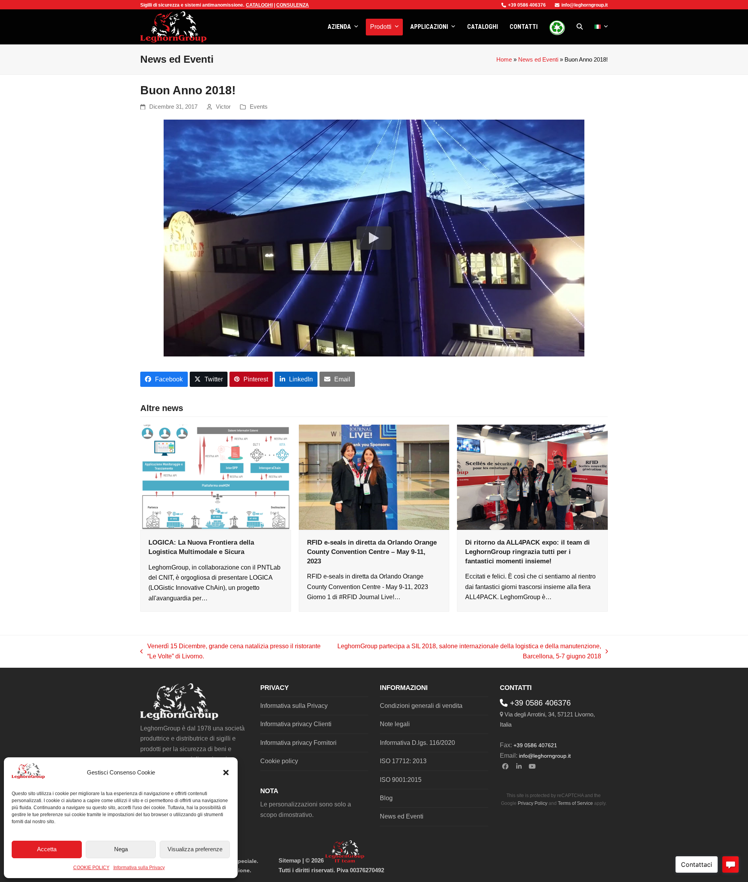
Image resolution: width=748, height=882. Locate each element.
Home (504, 59)
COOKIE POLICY (91, 867)
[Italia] (601, 27)
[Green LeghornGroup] (557, 27)
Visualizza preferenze (195, 849)
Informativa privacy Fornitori (298, 742)
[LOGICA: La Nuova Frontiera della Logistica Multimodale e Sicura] (215, 476)
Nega (121, 849)
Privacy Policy (532, 803)
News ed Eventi (538, 59)
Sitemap (290, 860)
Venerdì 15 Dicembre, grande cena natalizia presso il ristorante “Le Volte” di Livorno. (230, 652)
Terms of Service (575, 803)
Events (259, 107)
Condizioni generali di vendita (421, 705)
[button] (226, 772)
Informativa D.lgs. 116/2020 (417, 742)
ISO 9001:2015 (401, 779)
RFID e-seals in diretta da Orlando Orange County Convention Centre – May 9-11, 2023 (372, 551)
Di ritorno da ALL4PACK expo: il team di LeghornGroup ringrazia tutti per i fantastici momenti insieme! (527, 551)
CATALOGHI (259, 5)
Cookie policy (279, 761)
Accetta (46, 849)
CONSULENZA (292, 5)
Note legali (395, 724)
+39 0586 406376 (527, 5)
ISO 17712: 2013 (403, 761)
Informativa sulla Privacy (139, 867)
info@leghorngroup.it (584, 5)
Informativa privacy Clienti (296, 724)
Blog (386, 798)
